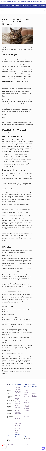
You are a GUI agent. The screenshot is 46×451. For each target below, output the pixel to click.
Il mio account (35, 389)
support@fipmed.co (36, 5)
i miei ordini (34, 393)
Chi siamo (17, 387)
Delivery (17, 405)
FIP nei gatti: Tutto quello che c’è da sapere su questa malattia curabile (18, 395)
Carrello (34, 391)
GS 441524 (17, 389)
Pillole (25, 394)
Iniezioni (26, 392)
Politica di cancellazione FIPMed (18, 409)
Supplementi (26, 408)
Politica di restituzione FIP (18, 414)
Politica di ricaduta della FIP (18, 418)
